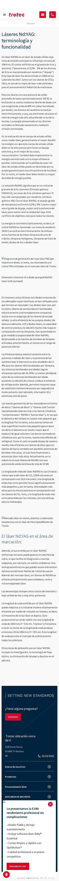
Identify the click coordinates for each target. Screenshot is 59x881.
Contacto (13, 716)
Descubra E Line (17, 866)
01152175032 (48, 756)
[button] (6, 874)
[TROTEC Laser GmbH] (17, 15)
